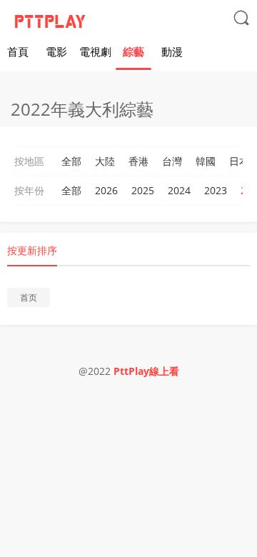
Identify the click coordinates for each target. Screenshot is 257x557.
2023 (215, 190)
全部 (71, 161)
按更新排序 (32, 250)
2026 (106, 190)
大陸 (105, 161)
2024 (179, 190)
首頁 (18, 51)
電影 (56, 51)
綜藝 (133, 51)
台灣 (172, 161)
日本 (239, 161)
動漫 (172, 51)
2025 (142, 190)
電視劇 (95, 51)
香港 (138, 161)
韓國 (206, 161)
